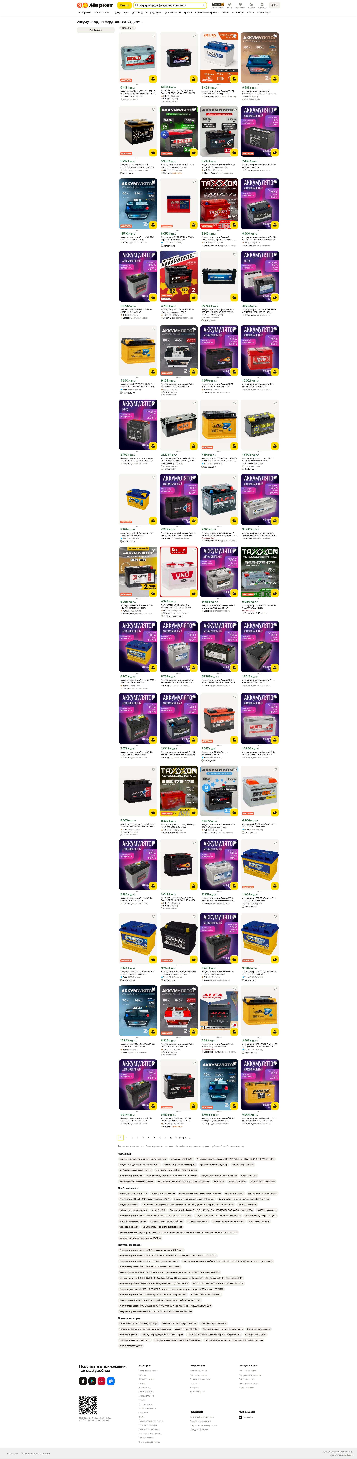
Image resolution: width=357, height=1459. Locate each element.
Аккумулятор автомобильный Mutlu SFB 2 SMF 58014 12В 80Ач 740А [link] (258, 753)
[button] (127, 28)
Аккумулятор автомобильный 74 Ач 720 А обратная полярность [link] (136, 606)
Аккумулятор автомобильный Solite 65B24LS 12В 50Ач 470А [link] (136, 899)
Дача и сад (143, 1413)
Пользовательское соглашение (35, 1453)
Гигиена (142, 1383)
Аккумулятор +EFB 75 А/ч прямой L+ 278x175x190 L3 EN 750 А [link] (259, 899)
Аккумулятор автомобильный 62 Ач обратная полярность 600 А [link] (177, 166)
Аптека (142, 1400)
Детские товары (146, 1438)
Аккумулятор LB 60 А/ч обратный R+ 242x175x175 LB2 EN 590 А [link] (137, 534)
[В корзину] (153, 79)
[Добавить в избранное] (153, 36)
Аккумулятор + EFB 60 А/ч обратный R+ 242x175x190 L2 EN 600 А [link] (137, 973)
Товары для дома (146, 1396)
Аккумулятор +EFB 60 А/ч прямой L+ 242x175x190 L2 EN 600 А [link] (259, 973)
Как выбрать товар (198, 1371)
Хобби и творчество (148, 1408)
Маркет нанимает (247, 1387)
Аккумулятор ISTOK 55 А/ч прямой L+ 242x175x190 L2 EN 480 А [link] (259, 825)
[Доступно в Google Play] (92, 1384)
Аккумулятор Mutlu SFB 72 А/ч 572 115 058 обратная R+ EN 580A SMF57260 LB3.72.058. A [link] (137, 92)
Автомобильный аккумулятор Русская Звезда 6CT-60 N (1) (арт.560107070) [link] (137, 825)
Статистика (12, 1453)
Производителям (247, 1379)
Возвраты (194, 1387)
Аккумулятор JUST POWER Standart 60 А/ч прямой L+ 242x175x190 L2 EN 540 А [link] (259, 1045)
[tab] (85, 12)
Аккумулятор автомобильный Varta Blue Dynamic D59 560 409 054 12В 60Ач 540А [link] (218, 899)
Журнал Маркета (197, 1392)
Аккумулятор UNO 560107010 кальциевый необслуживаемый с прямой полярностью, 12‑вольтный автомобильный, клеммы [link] (177, 606)
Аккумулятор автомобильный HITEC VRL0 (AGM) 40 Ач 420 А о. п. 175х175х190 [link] (218, 1119)
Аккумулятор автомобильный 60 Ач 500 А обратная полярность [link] (218, 825)
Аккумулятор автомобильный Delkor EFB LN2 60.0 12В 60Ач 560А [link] (218, 606)
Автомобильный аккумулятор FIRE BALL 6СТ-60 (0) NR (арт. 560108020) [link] (178, 898)
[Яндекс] (350, 1455)
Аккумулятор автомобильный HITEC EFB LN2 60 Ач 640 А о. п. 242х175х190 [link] (137, 238)
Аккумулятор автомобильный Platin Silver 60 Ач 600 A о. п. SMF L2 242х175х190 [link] (177, 385)
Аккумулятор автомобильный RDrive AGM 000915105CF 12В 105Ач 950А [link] (218, 681)
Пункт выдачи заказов (249, 1383)
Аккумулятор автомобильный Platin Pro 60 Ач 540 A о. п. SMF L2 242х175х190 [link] (177, 1045)
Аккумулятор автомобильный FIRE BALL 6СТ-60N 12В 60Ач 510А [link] (217, 385)
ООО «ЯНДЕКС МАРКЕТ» (342, 1451)
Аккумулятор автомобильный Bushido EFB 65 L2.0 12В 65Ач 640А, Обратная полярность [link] (178, 753)
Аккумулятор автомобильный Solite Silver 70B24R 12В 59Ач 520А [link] (136, 1119)
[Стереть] (203, 5)
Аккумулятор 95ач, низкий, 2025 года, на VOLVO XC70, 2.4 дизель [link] (178, 825)
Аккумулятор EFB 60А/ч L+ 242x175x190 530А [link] (214, 753)
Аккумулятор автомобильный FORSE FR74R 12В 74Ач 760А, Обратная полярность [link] (259, 1119)
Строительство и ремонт (150, 1433)
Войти (274, 5)
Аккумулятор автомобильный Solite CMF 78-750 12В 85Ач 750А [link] (258, 681)
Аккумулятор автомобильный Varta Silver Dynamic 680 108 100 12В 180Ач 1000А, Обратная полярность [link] (259, 534)
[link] (143, 1159)
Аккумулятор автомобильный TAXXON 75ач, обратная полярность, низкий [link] (218, 238)
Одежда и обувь (146, 1392)
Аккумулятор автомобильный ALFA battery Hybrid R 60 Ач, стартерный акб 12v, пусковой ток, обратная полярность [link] (219, 534)
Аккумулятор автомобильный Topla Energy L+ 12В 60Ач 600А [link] (258, 385)
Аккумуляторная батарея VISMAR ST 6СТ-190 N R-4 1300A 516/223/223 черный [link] (218, 310)
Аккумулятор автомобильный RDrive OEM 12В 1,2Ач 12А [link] (259, 166)
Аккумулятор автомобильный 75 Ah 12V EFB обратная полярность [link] (218, 92)
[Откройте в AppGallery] (101, 1384)
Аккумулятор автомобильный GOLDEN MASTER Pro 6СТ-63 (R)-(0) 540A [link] (137, 166)
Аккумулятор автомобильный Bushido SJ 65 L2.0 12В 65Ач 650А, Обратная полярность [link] (259, 238)
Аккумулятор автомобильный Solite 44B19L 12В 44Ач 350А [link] (136, 310)
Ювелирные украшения (149, 1442)
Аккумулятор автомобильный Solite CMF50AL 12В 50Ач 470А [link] (218, 973)
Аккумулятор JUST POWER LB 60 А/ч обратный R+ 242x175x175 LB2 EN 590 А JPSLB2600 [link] (137, 385)
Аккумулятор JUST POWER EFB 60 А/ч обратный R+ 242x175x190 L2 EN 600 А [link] (219, 459)
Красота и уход (145, 1404)
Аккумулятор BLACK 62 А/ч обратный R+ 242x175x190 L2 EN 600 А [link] (178, 973)
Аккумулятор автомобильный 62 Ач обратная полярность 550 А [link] (177, 310)
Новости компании (247, 1371)
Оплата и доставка (198, 1375)
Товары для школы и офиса (151, 1421)
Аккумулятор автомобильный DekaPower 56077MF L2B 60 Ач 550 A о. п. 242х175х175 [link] (259, 92)
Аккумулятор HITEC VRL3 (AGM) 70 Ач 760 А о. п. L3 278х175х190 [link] (138, 1045)
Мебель (142, 1375)
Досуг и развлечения (148, 1371)
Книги (141, 1417)
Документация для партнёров (203, 1425)
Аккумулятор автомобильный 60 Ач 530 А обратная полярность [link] (218, 166)
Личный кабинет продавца (202, 1417)
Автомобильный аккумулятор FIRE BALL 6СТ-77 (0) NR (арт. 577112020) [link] (178, 91)
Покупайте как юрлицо (200, 1379)
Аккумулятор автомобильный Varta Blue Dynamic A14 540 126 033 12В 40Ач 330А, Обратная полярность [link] (177, 681)
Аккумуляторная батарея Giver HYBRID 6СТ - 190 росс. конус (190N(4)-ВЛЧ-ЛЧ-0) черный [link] (178, 459)
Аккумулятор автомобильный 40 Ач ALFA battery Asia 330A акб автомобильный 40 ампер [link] (218, 1045)
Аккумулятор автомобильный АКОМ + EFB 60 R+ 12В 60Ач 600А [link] (137, 681)
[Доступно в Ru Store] (111, 1384)
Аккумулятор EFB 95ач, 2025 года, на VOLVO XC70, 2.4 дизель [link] (259, 606)
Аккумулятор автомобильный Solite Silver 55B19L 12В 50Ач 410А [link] (136, 753)
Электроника (144, 1387)
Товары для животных (149, 1429)
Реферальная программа (250, 1375)
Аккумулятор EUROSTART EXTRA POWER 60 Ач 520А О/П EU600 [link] (176, 1119)
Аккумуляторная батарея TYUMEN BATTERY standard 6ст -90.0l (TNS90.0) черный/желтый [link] (257, 459)
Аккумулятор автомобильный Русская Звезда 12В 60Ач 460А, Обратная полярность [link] (178, 534)
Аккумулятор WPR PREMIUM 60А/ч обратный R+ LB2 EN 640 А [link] (177, 238)
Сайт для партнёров (199, 1429)
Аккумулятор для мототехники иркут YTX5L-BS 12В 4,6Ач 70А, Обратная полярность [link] (137, 459)
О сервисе (194, 1383)
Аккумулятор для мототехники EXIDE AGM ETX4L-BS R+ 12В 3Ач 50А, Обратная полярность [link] (259, 310)
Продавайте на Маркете (201, 1421)
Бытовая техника (146, 1379)
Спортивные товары (148, 1425)
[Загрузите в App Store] (83, 1384)
